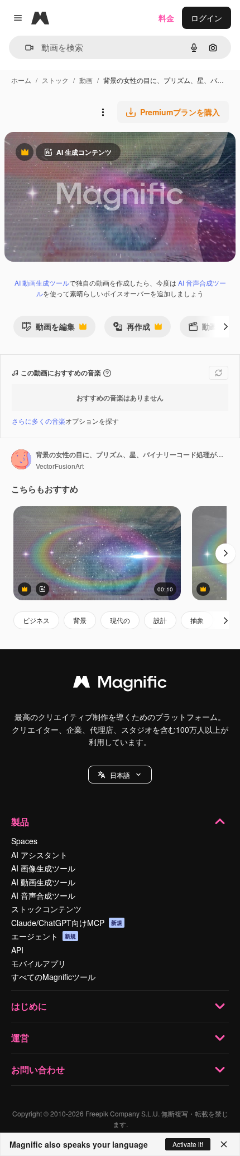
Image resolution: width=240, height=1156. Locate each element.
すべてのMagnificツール (53, 976)
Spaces (24, 840)
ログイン (206, 17)
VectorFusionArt (60, 466)
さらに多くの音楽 (38, 420)
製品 (20, 821)
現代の (120, 620)
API (17, 950)
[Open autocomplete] (24, 47)
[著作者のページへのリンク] (21, 460)
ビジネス (36, 620)
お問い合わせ (38, 1069)
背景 (80, 620)
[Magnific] (120, 684)
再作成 (131, 329)
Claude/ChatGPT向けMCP (66, 922)
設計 (160, 620)
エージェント (43, 936)
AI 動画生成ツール (42, 282)
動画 (86, 80)
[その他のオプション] (103, 112)
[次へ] (225, 326)
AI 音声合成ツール (43, 895)
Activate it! (187, 1144)
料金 (166, 17)
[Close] (224, 1144)
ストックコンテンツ (46, 908)
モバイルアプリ (38, 963)
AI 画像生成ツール (43, 868)
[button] (120, 774)
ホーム (21, 80)
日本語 (120, 775)
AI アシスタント (39, 854)
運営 (20, 1037)
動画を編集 (48, 329)
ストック (55, 80)
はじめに (29, 1006)
